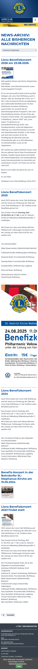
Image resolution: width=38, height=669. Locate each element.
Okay (19, 666)
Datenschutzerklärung (17, 664)
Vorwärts (10, 615)
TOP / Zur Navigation (27, 626)
